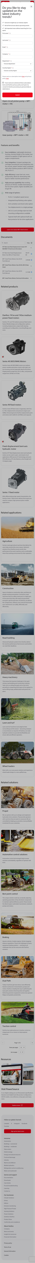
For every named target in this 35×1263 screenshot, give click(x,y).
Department (6, 61)
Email (4, 47)
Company (5, 54)
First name (5, 33)
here (23, 76)
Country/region (7, 68)
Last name (5, 40)
